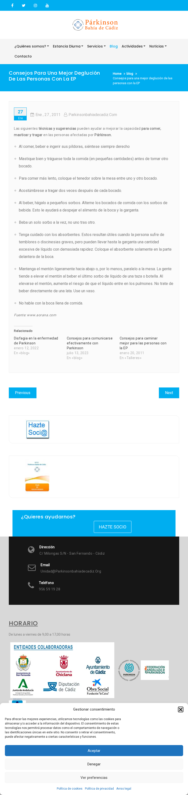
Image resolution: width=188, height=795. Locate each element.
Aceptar (94, 750)
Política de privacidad (99, 788)
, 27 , (47, 114)
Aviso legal (123, 788)
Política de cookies (69, 788)
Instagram (35, 5)
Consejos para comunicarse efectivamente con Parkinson (90, 343)
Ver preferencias (94, 777)
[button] (180, 709)
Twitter (23, 5)
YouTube (46, 5)
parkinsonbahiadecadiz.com (93, 114)
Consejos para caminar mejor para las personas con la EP (143, 343)
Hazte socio (112, 526)
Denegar (94, 764)
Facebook (12, 5)
